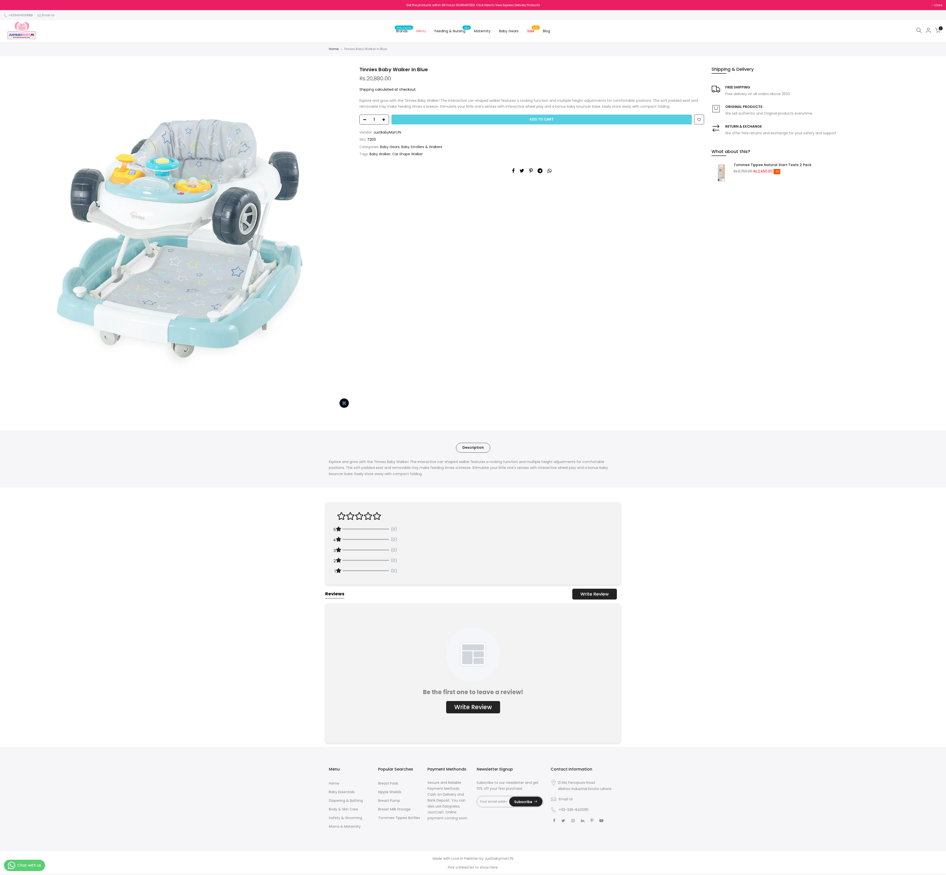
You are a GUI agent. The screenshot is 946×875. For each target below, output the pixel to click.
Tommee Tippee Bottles (399, 817)
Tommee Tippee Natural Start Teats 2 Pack (772, 164)
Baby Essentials (342, 791)
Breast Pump (389, 800)
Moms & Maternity (345, 826)
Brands (404, 30)
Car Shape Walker (407, 154)
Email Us (48, 15)
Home (334, 49)
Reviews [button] (334, 594)
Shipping (366, 89)
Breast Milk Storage (394, 809)
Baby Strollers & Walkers (421, 146)
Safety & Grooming (345, 817)
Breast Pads (388, 783)
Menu (421, 31)
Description (473, 447)
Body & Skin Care (343, 809)
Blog (546, 31)
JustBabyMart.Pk (387, 132)
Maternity (482, 31)
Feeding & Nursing (452, 30)
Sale (532, 30)
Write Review (594, 594)
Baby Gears (509, 31)
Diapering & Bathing (346, 800)
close (938, 5)
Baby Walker (380, 154)
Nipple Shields (389, 791)
